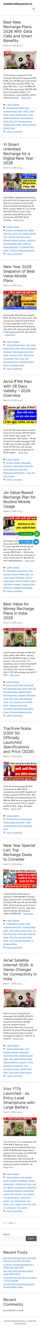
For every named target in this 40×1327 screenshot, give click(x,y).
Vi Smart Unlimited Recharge (22, 250)
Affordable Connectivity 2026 (19, 571)
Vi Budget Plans (17, 365)
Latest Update (12, 105)
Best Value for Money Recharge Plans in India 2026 (18, 611)
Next (12, 1223)
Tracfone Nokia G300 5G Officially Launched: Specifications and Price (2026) (18, 740)
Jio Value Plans (15, 355)
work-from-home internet (20, 1072)
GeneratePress (20, 1323)
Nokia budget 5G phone (14, 822)
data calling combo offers (20, 931)
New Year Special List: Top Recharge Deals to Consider (19, 852)
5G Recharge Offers (15, 108)
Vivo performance (11, 1197)
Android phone (13, 1177)
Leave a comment (14, 132)
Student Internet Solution (14, 240)
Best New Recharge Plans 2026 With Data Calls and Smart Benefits (17, 31)
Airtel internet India (14, 1049)
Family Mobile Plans (18, 115)
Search (6, 1234)
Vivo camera (28, 1194)
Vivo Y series (15, 1204)
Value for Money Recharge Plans (17, 712)
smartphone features (12, 1191)
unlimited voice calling (22, 588)
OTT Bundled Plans (23, 121)
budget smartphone (19, 1181)
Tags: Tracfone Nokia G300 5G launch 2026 (17, 825)
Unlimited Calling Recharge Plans (18, 709)
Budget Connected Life (16, 230)
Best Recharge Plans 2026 (15, 689)
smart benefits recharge (20, 941)
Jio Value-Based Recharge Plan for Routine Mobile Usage (19, 499)
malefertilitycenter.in (17, 3)
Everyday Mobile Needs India (16, 574)
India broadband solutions (15, 1062)
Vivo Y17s (26, 1204)
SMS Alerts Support (12, 584)
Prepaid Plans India (12, 125)
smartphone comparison (25, 1187)
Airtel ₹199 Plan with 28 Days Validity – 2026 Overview (17, 388)
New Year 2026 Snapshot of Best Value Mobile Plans (19, 273)
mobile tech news (23, 1184)
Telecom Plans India (18, 705)
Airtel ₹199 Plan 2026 (13, 469)
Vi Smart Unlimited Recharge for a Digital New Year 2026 (18, 153)
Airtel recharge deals (15, 345)
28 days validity (13, 463)
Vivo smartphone (17, 1201)
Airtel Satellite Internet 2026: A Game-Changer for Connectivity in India (20, 969)
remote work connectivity (19, 237)
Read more (26, 98)
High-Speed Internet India (20, 1059)
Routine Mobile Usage (25, 581)
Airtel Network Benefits (22, 466)
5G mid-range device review (19, 819)
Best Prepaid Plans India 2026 (19, 685)
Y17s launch (22, 1208)
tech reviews (16, 1194)
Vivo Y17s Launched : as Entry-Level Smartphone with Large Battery (19, 1097)
